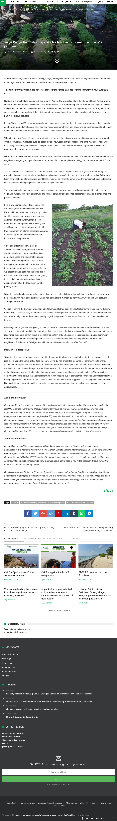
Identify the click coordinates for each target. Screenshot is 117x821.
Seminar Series (59, 805)
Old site (5, 675)
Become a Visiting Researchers (50, 803)
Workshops (106, 803)
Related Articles (13, 538)
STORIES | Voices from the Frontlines (92, 574)
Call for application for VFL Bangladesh (55, 574)
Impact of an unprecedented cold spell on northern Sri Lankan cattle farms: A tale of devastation (57, 594)
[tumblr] (74, 513)
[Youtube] (102, 818)
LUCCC (5, 743)
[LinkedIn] (92, 818)
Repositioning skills (56, 502)
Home (6, 9)
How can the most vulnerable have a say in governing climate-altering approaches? (88, 527)
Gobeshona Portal (11, 736)
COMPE (15, 502)
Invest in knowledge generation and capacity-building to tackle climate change (29, 527)
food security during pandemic (33, 502)
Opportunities (12, 803)
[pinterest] (58, 513)
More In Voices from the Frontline (61, 538)
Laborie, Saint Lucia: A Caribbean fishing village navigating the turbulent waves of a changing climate (94, 594)
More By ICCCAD (32, 538)
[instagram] (112, 818)
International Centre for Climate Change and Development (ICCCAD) (43, 815)
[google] (43, 513)
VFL (68, 502)
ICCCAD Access (8, 667)
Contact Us (7, 663)
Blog (82, 803)
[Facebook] (82, 818)
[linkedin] (66, 513)
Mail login (6, 658)
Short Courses (92, 803)
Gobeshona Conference (13, 740)
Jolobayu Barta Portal (12, 746)
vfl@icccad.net (20, 632)
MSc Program (71, 803)
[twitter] (35, 513)
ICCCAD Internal (9, 671)
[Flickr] (97, 818)
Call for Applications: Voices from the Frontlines (19, 574)
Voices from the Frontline (21, 9)
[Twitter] (87, 818)
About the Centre (10, 654)
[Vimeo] (107, 818)
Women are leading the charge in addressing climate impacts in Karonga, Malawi (20, 592)
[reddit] (51, 513)
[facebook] (28, 513)
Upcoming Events (28, 803)
